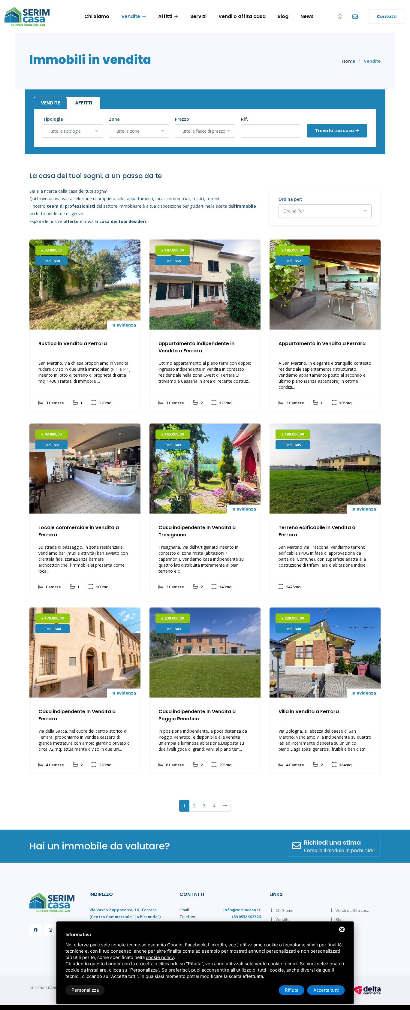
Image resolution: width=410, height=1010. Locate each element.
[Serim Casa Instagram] (50, 930)
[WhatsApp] (340, 17)
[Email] (355, 17)
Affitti (165, 17)
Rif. (244, 119)
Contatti (386, 17)
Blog (283, 17)
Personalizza (85, 990)
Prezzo (182, 119)
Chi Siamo (96, 17)
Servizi (198, 17)
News (307, 17)
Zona (114, 119)
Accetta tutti (326, 990)
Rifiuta (291, 990)
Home (348, 61)
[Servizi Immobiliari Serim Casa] (27, 16)
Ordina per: (290, 199)
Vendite (130, 17)
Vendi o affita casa (242, 17)
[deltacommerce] (367, 990)
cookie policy (160, 957)
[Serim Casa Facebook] (35, 930)
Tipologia (53, 119)
